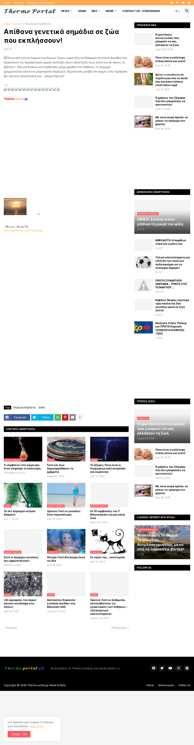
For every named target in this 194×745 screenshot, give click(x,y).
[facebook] (172, 2)
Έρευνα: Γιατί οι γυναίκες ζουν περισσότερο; (64, 512)
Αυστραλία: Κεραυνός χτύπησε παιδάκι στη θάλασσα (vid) (61, 603)
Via (6, 85)
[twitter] (177, 2)
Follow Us (184, 685)
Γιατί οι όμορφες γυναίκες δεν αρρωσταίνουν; (21, 559)
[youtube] (183, 2)
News (65, 11)
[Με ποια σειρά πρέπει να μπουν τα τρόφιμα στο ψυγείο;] (143, 122)
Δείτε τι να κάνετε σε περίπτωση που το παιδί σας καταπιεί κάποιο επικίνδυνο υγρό (171, 80)
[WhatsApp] (58, 417)
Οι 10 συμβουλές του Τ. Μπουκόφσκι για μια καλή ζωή (107, 514)
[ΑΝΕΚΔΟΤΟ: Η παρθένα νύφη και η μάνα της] (143, 245)
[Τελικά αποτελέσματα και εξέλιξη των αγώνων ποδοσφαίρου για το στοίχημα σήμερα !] (143, 262)
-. (16, 226)
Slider (42, 407)
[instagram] (178, 668)
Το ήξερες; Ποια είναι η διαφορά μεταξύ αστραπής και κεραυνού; (108, 468)
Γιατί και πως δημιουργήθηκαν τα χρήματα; (60, 468)
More (110, 11)
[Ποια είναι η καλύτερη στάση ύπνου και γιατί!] (143, 62)
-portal (16, 99)
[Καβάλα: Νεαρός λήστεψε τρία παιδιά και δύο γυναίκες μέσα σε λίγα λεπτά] (143, 304)
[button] (177, 11)
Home (7, 2)
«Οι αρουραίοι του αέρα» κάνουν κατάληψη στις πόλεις (20, 603)
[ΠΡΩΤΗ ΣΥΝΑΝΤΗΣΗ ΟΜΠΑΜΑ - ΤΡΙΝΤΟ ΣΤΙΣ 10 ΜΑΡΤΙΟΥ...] (143, 285)
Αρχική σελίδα (13, 23)
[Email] (72, 417)
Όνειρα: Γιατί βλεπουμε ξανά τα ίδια (66, 559)
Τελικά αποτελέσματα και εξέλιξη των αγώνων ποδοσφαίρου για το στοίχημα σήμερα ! (172, 262)
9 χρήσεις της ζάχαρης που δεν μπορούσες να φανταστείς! (170, 101)
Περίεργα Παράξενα (38, 23)
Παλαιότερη (119, 627)
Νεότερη (11, 627)
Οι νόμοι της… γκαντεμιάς (107, 557)
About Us (18, 2)
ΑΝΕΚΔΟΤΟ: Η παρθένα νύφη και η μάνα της (170, 242)
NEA (94, 11)
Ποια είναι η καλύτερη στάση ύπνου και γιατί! (170, 59)
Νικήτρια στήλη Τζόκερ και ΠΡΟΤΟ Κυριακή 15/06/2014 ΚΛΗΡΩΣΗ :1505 (170, 328)
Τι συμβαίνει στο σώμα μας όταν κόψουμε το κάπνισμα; (22, 466)
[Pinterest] (65, 417)
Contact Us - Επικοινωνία (40, 2)
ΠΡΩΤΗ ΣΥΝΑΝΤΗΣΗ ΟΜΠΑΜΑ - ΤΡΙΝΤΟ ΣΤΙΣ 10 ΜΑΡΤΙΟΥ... (171, 284)
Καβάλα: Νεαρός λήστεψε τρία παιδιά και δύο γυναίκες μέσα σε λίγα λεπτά (172, 305)
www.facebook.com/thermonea (23, 230)
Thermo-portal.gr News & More (46, 685)
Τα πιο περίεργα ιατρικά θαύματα (19, 512)
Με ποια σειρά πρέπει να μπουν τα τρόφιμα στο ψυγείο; (171, 121)
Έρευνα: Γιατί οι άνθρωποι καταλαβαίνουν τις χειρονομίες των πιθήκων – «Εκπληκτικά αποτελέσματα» (109, 606)
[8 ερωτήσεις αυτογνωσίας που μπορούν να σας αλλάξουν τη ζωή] (143, 39)
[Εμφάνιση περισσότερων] (80, 417)
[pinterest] (189, 2)
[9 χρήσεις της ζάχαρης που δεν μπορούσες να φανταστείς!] (143, 102)
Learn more (36, 726)
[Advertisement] (69, 158)
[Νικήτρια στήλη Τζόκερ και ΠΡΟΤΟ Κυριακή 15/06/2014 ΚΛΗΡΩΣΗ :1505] (143, 327)
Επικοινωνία (166, 685)
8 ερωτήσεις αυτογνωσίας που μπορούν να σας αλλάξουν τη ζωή (167, 40)
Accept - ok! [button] (19, 734)
